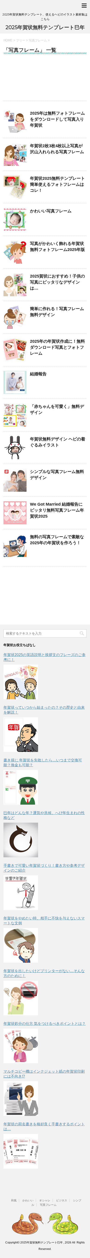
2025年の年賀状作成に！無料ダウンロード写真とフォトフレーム (57, 347)
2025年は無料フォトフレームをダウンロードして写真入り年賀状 (57, 119)
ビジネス (61, 1200)
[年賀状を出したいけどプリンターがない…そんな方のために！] (20, 998)
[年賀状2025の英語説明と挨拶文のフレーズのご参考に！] (20, 682)
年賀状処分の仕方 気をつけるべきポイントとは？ (44, 1024)
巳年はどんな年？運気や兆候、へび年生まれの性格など (44, 815)
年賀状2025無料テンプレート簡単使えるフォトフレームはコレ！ (57, 184)
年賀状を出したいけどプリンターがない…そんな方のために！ (44, 973)
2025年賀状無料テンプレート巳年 (45, 27)
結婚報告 (38, 374)
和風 (14, 1200)
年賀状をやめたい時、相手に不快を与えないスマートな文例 (44, 920)
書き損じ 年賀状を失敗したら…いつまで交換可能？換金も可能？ (42, 762)
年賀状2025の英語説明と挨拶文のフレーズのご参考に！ (44, 657)
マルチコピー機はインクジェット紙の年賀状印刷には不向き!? (44, 1073)
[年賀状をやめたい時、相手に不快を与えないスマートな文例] (20, 945)
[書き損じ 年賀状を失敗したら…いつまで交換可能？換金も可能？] (20, 787)
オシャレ (44, 1200)
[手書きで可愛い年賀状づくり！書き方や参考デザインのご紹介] (20, 892)
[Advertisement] (45, 80)
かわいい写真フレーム (51, 211)
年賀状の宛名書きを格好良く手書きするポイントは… (44, 1126)
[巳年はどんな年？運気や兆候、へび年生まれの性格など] (20, 840)
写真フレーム (48, 1204)
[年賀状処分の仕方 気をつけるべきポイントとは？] (20, 1046)
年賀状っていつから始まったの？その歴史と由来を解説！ (44, 709)
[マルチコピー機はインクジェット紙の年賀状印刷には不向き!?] (20, 1098)
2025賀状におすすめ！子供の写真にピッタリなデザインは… (57, 282)
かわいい (27, 1200)
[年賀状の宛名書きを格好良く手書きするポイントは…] (20, 1151)
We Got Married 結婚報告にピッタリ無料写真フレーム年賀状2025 (57, 510)
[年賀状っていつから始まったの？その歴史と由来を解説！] (20, 734)
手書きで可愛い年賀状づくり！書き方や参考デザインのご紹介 (44, 868)
